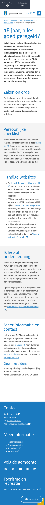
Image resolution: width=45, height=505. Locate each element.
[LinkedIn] (34, 469)
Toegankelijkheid (15, 442)
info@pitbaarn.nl (11, 358)
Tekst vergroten (22, 3)
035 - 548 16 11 (14, 421)
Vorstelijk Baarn (31, 490)
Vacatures (12, 451)
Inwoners (13, 20)
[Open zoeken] (39, 13)
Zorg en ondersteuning (27, 20)
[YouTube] (20, 469)
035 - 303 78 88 (11, 355)
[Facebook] (6, 469)
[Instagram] (27, 469)
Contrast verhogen (7, 3)
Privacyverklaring (15, 445)
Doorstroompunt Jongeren (26, 206)
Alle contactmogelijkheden (16, 424)
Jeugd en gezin (8, 23)
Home (6, 20)
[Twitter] (13, 469)
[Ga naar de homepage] (13, 13)
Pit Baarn (18, 345)
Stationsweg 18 (11, 414)
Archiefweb (13, 448)
